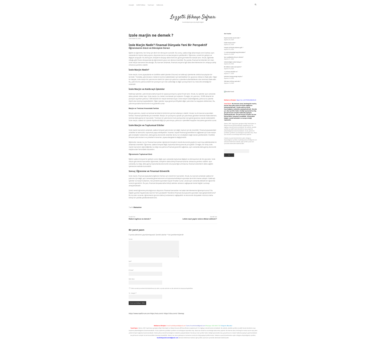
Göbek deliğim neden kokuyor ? (233, 62)
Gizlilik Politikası (140, 5)
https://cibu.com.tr (171, 313)
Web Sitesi (131, 279)
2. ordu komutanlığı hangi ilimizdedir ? (235, 52)
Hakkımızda (159, 5)
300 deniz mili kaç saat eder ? (232, 81)
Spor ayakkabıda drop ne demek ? (234, 57)
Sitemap (181, 313)
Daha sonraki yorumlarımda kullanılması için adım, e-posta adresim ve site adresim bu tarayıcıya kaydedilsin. (162, 288)
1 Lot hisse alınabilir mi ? (231, 72)
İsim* (130, 261)
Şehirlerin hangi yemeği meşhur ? (233, 76)
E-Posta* (131, 270)
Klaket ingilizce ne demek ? (140, 219)
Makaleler (137, 207)
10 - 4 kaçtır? (133, 293)
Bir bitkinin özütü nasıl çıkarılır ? (233, 67)
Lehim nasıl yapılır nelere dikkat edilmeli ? (200, 219)
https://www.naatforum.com (139, 313)
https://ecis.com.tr (156, 313)
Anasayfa (131, 5)
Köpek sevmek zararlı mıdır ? (232, 38)
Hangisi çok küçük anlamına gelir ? (233, 47)
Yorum (130, 239)
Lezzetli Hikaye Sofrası (193, 17)
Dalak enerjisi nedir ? (230, 43)
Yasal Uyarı (151, 5)
